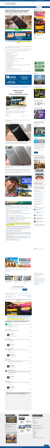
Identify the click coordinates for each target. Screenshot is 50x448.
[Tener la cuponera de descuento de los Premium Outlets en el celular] (18, 278)
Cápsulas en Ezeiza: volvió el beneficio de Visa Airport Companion (40, 221)
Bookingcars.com (10, 429)
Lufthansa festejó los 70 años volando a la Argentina (39, 194)
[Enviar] (42, 7)
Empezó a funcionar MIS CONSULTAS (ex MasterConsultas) (39, 199)
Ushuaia (42, 425)
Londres (34, 423)
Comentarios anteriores (8, 390)
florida (27, 293)
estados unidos (25, 293)
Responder (30, 327)
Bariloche (37, 425)
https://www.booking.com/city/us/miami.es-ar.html (21, 206)
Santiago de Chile (35, 422)
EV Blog (36, 277)
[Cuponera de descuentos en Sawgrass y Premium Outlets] (9, 278)
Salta (39, 425)
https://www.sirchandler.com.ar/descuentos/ (40, 184)
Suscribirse (24, 289)
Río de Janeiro (35, 421)
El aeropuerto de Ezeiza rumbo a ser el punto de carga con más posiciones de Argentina (39, 280)
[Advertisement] (31, 3)
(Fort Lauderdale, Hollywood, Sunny (17, 215)
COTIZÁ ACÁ (15, 87)
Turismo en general (13, 9)
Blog (5, 0)
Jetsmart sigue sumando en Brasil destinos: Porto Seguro (40, 215)
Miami (34, 430)
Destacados (9, 9)
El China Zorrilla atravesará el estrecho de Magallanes (39, 209)
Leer (28, 423)
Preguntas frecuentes (21, 0)
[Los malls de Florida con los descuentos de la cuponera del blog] (27, 278)
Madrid (34, 431)
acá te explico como (13, 430)
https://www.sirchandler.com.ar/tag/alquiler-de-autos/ (13, 231)
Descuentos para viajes (16, 0)
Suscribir (36, 152)
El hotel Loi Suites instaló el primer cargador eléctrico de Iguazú (39, 282)
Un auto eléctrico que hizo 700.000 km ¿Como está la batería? (38, 284)
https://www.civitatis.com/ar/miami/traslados (12, 240)
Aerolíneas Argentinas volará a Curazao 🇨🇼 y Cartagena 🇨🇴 (39, 218)
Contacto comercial (12, 0)
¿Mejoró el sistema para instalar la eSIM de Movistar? (39, 201)
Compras (6, 9)
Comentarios (37, 210)
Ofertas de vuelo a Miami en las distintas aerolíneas (13, 216)
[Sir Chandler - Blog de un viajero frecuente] (10, 4)
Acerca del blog (8, 0)
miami (29, 293)
